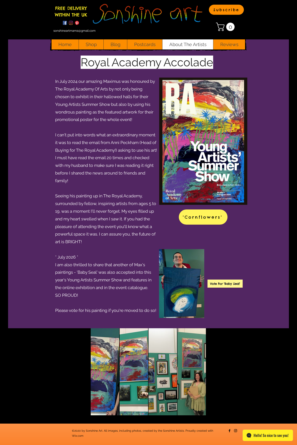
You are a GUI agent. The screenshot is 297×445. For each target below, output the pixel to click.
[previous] (99, 375)
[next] (197, 375)
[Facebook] (65, 23)
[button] (226, 10)
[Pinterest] (77, 23)
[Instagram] (71, 23)
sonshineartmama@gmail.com (74, 31)
